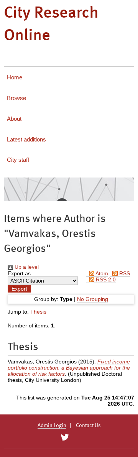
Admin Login (52, 425)
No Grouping (92, 299)
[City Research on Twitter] (65, 437)
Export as (19, 273)
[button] (19, 289)
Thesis (38, 312)
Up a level (26, 267)
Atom (101, 273)
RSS (124, 273)
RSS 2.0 (105, 279)
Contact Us (88, 425)
